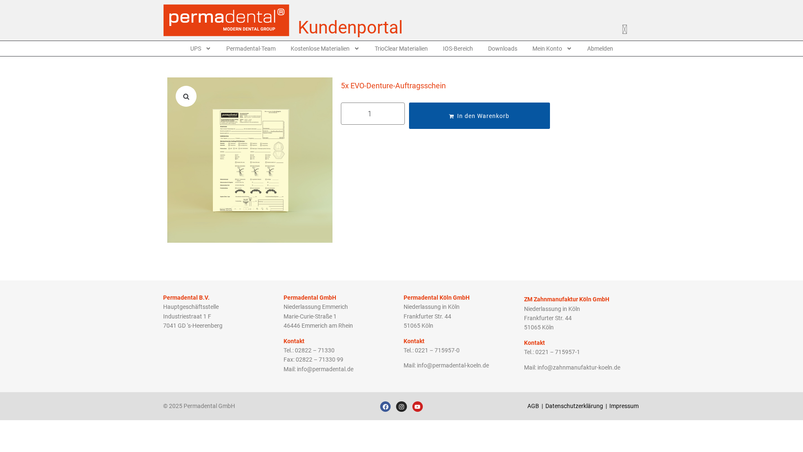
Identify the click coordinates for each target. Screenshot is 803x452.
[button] (186, 96)
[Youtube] (417, 406)
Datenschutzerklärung (574, 406)
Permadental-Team (251, 48)
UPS (195, 48)
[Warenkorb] (629, 27)
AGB (533, 406)
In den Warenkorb (483, 116)
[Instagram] (401, 406)
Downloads (502, 48)
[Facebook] (385, 406)
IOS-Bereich (458, 48)
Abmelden (600, 48)
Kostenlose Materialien (320, 48)
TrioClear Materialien (401, 48)
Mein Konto (547, 48)
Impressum (624, 406)
